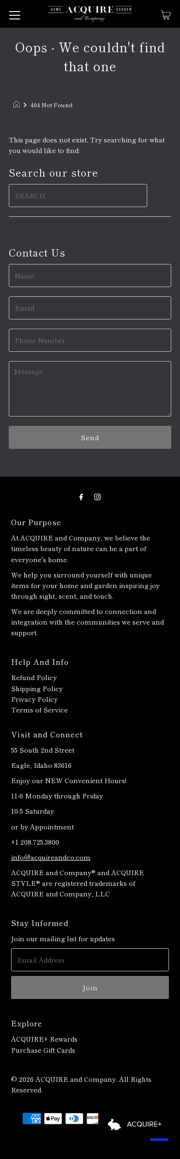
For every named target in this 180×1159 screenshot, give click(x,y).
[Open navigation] (14, 13)
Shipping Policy (37, 688)
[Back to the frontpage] (17, 105)
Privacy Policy (34, 699)
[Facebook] (81, 496)
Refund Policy (34, 677)
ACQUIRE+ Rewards (44, 1038)
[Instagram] (97, 496)
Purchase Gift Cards (43, 1050)
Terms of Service (39, 709)
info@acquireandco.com (50, 857)
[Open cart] (165, 13)
